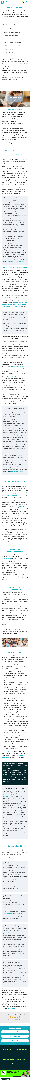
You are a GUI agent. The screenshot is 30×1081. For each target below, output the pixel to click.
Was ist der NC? (8, 28)
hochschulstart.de (7, 796)
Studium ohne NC (8, 52)
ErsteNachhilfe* (7, 318)
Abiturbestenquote (9, 150)
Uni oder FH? (15, 1040)
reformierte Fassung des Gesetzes (15, 261)
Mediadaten (18, 1052)
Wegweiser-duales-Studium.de (8, 1061)
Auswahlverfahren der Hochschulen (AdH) (15, 154)
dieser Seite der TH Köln (16, 471)
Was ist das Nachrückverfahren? (12, 42)
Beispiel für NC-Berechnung (11, 35)
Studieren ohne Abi (15, 1036)
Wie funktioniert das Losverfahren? (13, 45)
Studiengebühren (7, 913)
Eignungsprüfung (13, 908)
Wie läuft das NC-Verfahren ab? (12, 32)
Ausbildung (6, 932)
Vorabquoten (8, 146)
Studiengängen (11, 1008)
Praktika (17, 377)
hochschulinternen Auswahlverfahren (12, 906)
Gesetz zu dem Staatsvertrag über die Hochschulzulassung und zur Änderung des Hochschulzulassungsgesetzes (15, 304)
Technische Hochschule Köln (12, 411)
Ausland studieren (12, 495)
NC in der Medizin (8, 49)
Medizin (20, 506)
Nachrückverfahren (7, 558)
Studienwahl (15, 1032)
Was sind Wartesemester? (11, 39)
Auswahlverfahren (19, 67)
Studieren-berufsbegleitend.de (8, 1063)
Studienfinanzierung (8, 915)
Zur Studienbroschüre (5, 1079)
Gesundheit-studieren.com (8, 759)
